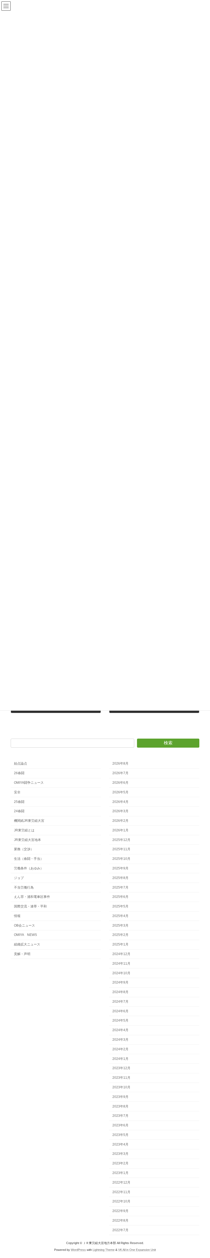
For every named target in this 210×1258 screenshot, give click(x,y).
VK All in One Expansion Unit (137, 1249)
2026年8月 (120, 763)
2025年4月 (120, 916)
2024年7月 (120, 1001)
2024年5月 (120, 1020)
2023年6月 (120, 1125)
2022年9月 (120, 1211)
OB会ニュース (24, 925)
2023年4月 (120, 1144)
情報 (17, 916)
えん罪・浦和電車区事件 (32, 897)
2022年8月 (120, 1220)
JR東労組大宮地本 (27, 839)
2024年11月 (121, 963)
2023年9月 (120, 1096)
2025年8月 (120, 878)
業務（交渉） (24, 849)
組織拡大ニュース (27, 944)
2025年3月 (120, 925)
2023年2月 (120, 1163)
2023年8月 (120, 1106)
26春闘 (19, 773)
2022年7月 (120, 1230)
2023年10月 (121, 1087)
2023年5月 (120, 1134)
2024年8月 (120, 992)
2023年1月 (120, 1173)
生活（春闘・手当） (28, 859)
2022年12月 (121, 1182)
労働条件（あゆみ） (28, 868)
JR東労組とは (24, 830)
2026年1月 (120, 830)
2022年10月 (121, 1201)
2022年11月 (121, 1192)
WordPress (78, 1249)
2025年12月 (121, 839)
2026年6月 (120, 783)
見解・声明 (22, 954)
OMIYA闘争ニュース (29, 783)
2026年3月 (120, 811)
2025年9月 (120, 868)
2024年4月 (120, 1030)
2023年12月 (121, 1068)
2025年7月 (120, 887)
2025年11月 (121, 849)
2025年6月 (120, 897)
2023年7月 (120, 1116)
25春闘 (19, 801)
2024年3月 (120, 1040)
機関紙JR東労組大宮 (29, 821)
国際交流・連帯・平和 (30, 906)
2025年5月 (120, 906)
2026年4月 (120, 801)
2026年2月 (120, 821)
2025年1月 (120, 944)
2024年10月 (121, 973)
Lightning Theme (104, 1249)
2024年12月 (121, 954)
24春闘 (19, 811)
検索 (168, 743)
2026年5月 (120, 792)
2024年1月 (120, 1058)
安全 (17, 792)
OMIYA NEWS (25, 935)
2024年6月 (120, 1011)
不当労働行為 (24, 887)
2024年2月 (120, 1049)
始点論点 (20, 763)
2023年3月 (120, 1154)
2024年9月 (120, 982)
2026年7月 (120, 773)
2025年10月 (121, 859)
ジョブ (19, 878)
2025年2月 (120, 935)
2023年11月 (121, 1078)
